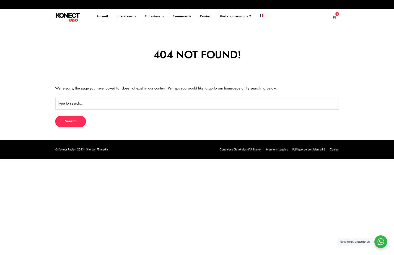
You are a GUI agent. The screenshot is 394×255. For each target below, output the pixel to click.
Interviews (125, 16)
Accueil (102, 16)
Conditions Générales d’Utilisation (241, 149)
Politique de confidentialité (308, 149)
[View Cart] (335, 17)
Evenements (182, 16)
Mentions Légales (277, 149)
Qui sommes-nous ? (235, 16)
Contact (206, 16)
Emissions (153, 16)
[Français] (261, 16)
